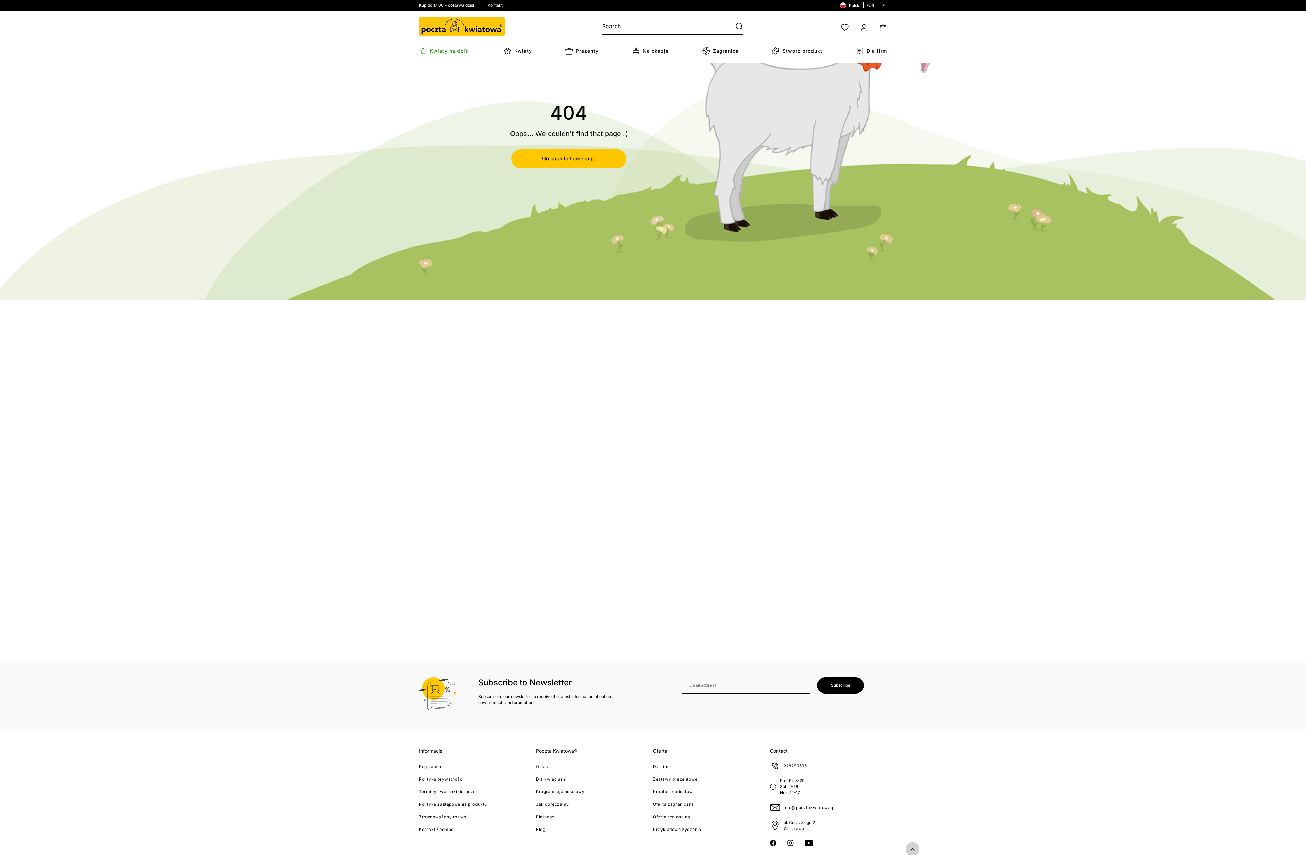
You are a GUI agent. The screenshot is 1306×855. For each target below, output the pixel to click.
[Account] (863, 27)
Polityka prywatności (441, 779)
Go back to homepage (569, 158)
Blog (540, 829)
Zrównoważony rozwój (443, 816)
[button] (735, 26)
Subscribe (840, 685)
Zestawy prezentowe (675, 779)
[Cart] (882, 27)
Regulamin (430, 766)
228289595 (795, 765)
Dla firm (661, 766)
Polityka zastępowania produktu (453, 804)
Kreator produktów (673, 791)
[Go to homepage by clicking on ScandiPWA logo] (462, 26)
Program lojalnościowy (560, 791)
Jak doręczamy (552, 804)
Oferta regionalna (671, 816)
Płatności (545, 816)
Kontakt (495, 5)
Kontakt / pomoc (436, 829)
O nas (542, 766)
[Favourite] (844, 27)
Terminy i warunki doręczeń (449, 791)
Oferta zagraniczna (673, 804)
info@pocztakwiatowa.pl (810, 807)
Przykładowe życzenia (677, 829)
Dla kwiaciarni (551, 779)
